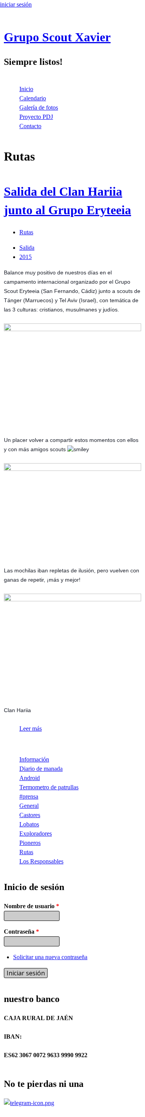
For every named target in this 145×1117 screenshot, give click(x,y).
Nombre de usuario (31, 906)
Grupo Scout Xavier (57, 37)
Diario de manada (41, 768)
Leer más (30, 728)
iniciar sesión (16, 4)
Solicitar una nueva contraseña (50, 957)
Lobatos (29, 824)
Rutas (26, 232)
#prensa (28, 796)
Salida (26, 247)
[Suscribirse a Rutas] (7, 744)
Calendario (32, 98)
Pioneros (30, 842)
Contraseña (21, 931)
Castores (29, 815)
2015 (25, 257)
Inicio (26, 89)
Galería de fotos (38, 107)
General (29, 805)
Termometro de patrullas (48, 787)
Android (29, 778)
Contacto (30, 126)
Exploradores (35, 833)
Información (34, 759)
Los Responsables (41, 861)
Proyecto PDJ (36, 116)
